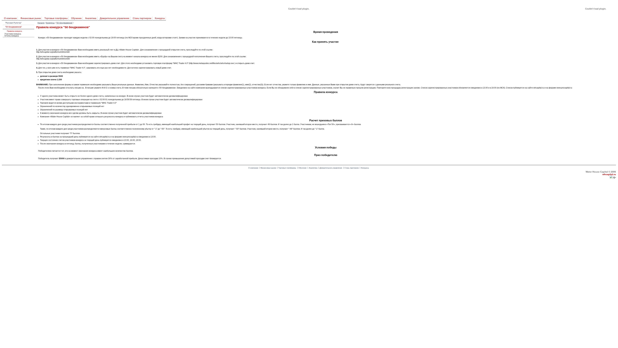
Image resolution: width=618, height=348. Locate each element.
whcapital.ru (609, 174)
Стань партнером (142, 18)
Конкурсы (160, 18)
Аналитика (90, 18)
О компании (10, 18)
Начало (40, 23)
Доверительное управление (114, 18)
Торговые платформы (56, 18)
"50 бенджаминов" (64, 23)
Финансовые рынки (30, 18)
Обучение (76, 18)
